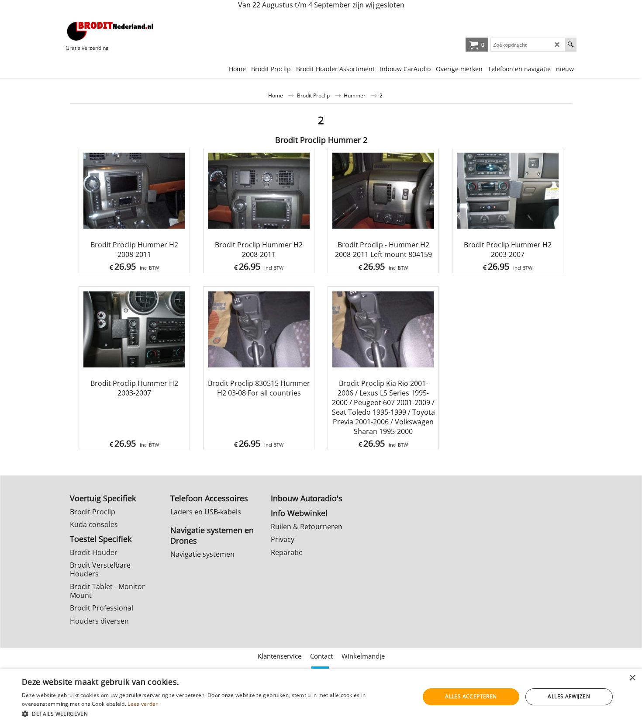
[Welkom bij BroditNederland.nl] (110, 31)
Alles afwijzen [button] (569, 696)
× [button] (632, 678)
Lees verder (143, 704)
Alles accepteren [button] (471, 696)
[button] (215, 713)
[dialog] (321, 697)
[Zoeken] (570, 44)
